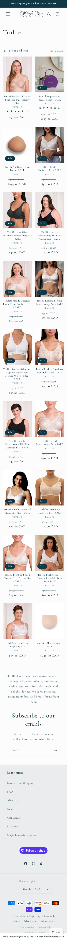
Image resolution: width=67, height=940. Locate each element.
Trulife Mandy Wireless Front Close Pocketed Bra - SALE (17, 304)
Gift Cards (13, 817)
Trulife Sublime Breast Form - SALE (17, 168)
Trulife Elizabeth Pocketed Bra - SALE (49, 168)
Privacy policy (47, 921)
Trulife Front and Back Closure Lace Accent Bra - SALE (17, 578)
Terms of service (26, 927)
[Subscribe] (55, 750)
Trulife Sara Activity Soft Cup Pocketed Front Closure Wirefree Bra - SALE (17, 374)
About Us (13, 800)
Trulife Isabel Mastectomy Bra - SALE (49, 443)
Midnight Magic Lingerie (32, 916)
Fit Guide (13, 826)
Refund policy (30, 921)
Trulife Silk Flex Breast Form (50, 645)
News (10, 809)
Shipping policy (45, 927)
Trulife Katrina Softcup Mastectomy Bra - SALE (49, 302)
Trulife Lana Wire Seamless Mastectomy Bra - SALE (17, 235)
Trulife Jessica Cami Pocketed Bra (17, 645)
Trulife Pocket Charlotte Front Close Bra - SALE (49, 371)
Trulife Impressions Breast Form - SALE (50, 98)
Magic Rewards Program (21, 835)
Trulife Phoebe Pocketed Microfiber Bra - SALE (17, 511)
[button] (8, 14)
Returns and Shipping (20, 783)
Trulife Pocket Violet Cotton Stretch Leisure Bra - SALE (50, 578)
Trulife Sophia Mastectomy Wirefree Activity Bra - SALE (17, 444)
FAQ (10, 791)
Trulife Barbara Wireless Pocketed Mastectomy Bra (17, 99)
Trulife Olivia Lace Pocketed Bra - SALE (49, 511)
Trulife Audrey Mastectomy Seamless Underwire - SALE (50, 235)
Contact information (35, 932)
